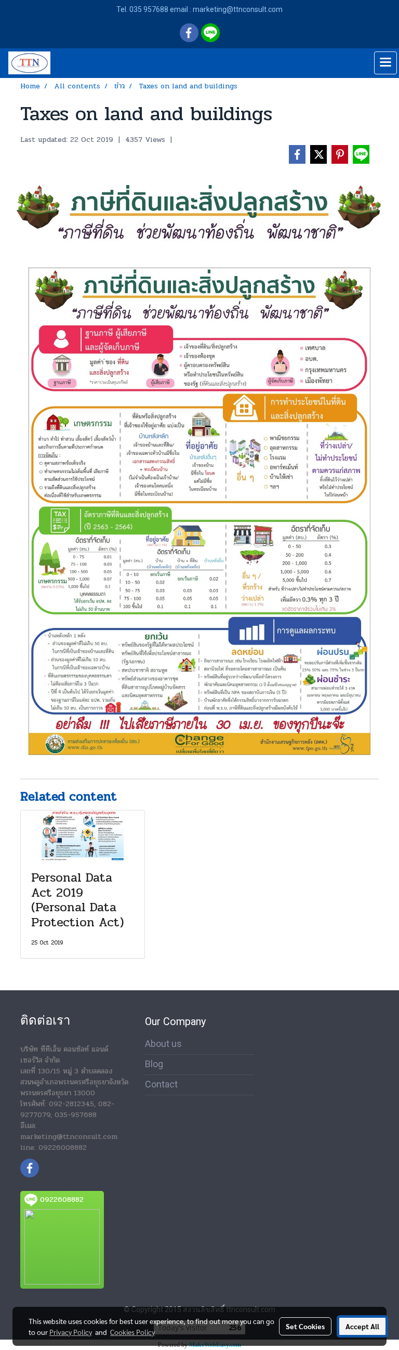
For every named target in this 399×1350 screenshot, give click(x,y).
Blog (154, 1063)
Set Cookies (305, 1326)
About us (163, 1043)
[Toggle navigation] (385, 62)
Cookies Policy (132, 1331)
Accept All (362, 1326)
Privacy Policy (70, 1331)
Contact (161, 1084)
